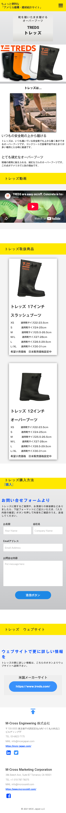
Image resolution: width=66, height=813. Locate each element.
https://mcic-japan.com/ (18, 746)
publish (33, 711)
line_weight (61, 6)
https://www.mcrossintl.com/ (21, 789)
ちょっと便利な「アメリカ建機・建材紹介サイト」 (21, 5)
